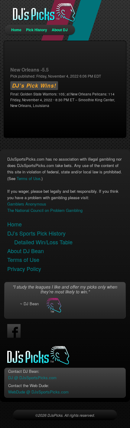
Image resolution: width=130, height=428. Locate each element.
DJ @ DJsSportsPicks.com (32, 377)
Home (16, 29)
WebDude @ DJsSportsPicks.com (38, 392)
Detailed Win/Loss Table (43, 242)
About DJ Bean (25, 251)
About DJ (60, 29)
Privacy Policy (24, 269)
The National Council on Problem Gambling (45, 210)
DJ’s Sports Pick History (36, 233)
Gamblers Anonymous (26, 204)
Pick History (36, 29)
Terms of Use (28, 178)
